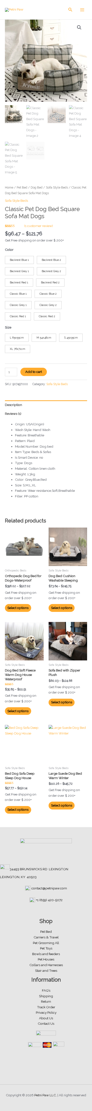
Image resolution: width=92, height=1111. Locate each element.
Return (46, 1001)
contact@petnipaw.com (49, 888)
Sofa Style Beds (57, 187)
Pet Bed (22, 187)
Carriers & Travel (46, 937)
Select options (17, 608)
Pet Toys (46, 948)
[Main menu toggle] (82, 9)
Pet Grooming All (46, 943)
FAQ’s (46, 990)
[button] (70, 10)
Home (9, 187)
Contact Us (46, 1023)
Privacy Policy (46, 1012)
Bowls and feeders (46, 954)
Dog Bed (36, 187)
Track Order (46, 1007)
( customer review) (38, 226)
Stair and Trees (46, 970)
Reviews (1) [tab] (13, 414)
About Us (46, 1018)
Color (9, 250)
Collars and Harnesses (46, 965)
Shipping (46, 996)
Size (8, 327)
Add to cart (33, 372)
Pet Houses (46, 959)
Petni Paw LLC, (45, 1095)
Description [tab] (13, 405)
